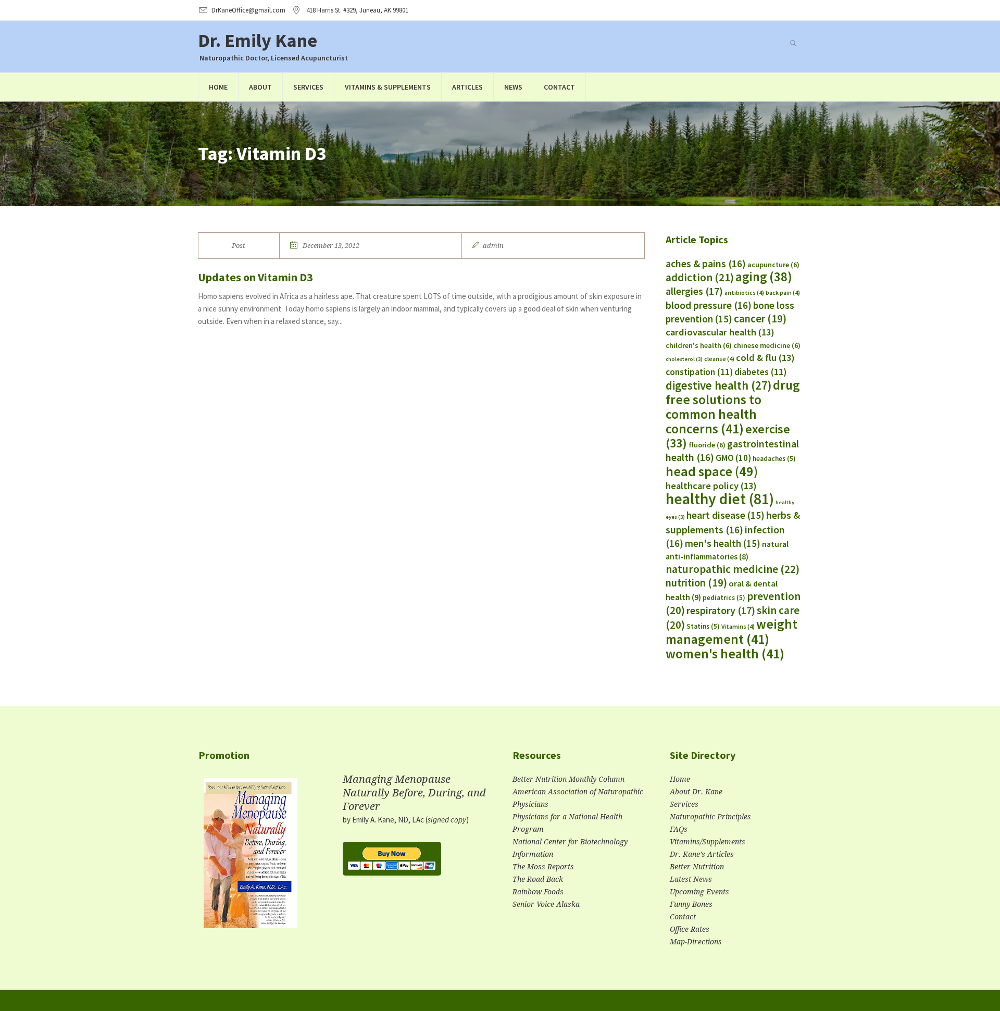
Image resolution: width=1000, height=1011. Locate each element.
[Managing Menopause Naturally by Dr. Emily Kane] (250, 858)
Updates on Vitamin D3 (255, 277)
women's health (725, 653)
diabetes (760, 372)
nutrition (696, 583)
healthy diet (720, 498)
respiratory (720, 610)
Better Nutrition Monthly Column (568, 779)
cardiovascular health (720, 332)
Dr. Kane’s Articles (702, 854)
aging (763, 277)
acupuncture (773, 264)
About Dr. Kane (696, 792)
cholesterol (684, 359)
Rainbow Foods (538, 892)
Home (680, 779)
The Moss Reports (543, 867)
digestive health (718, 385)
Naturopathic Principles (710, 817)
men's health (722, 543)
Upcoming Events (699, 892)
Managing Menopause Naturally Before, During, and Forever (414, 793)
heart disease (725, 515)
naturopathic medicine (732, 569)
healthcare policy (711, 486)
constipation (699, 372)
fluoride (707, 445)
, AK (357, 10)
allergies (694, 290)
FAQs (679, 829)
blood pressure (709, 305)
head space (712, 471)
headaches (774, 458)
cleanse (719, 359)
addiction (700, 277)
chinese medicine (767, 345)
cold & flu (765, 358)
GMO (733, 458)
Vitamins (738, 626)
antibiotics (744, 292)
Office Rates (689, 929)
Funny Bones (691, 904)
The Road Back (537, 879)
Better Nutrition (697, 867)
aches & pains (706, 263)
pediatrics (724, 597)
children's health (699, 345)
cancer (760, 319)
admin (493, 245)
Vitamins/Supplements (707, 842)
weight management (731, 631)
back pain (783, 292)
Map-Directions (696, 942)
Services (684, 804)
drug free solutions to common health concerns (733, 407)
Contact (683, 917)
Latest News (691, 879)
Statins (703, 626)
